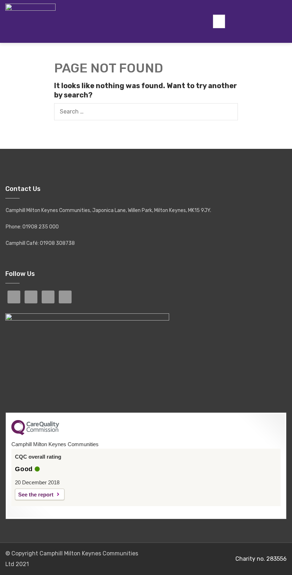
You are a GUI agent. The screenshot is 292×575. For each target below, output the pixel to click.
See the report (35, 494)
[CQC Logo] (35, 433)
